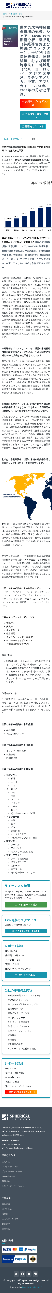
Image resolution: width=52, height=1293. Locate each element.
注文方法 (6, 1162)
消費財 (5, 1214)
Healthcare (16, 13)
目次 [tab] (33, 139)
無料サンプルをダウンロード (36, 103)
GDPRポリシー (8, 1176)
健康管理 (6, 1224)
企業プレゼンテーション (13, 1186)
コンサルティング (10, 1167)
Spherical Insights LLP (32, 1287)
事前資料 (6, 1204)
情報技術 (6, 1229)
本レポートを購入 (27, 904)
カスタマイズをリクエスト (36, 115)
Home (5, 13)
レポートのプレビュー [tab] (15, 139)
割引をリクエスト (34, 126)
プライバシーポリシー (12, 1171)
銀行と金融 (7, 1209)
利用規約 (6, 1181)
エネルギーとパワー (11, 1219)
